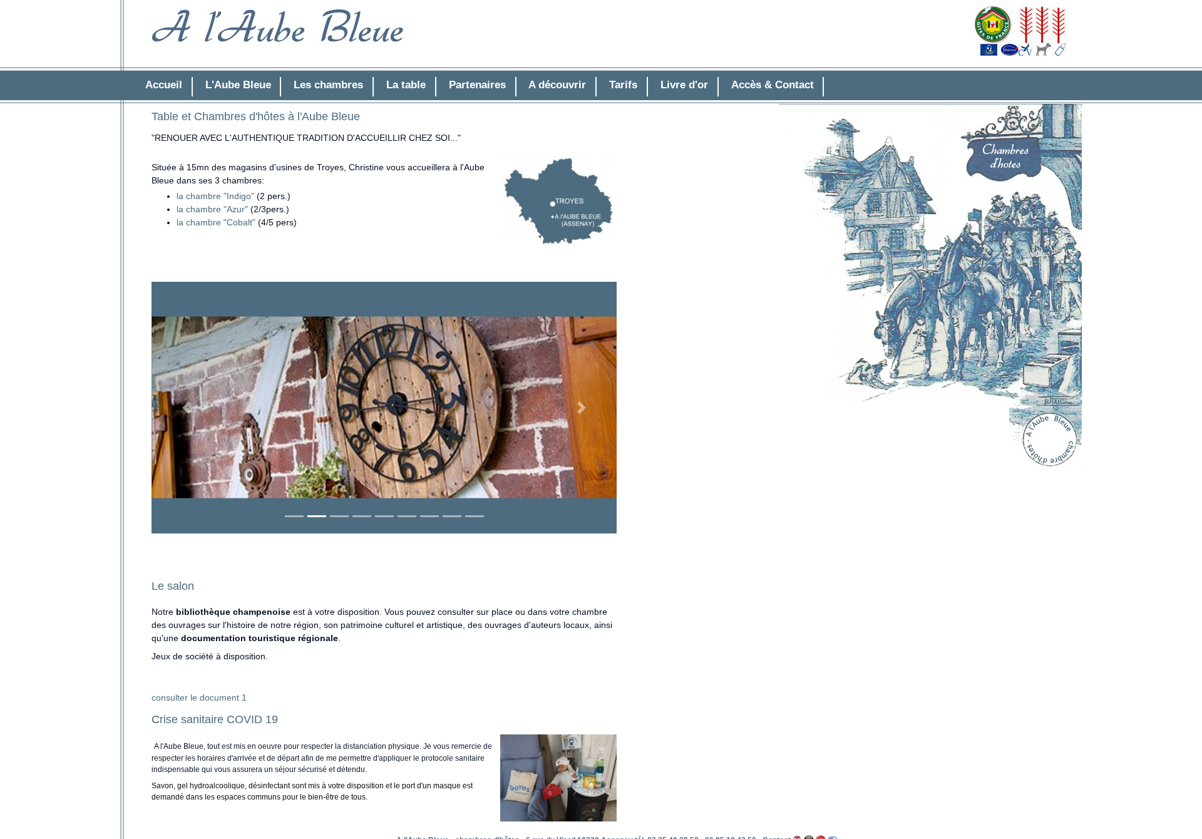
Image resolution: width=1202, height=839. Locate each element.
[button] (186, 407)
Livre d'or (684, 85)
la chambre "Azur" (213, 209)
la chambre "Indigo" (215, 196)
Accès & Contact (772, 85)
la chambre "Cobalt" (216, 222)
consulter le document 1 (199, 697)
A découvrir (557, 85)
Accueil (163, 85)
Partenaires (477, 85)
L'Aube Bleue (238, 85)
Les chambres (328, 85)
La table (406, 85)
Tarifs (623, 85)
